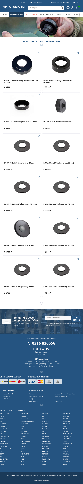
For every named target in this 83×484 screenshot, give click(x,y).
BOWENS (3, 424)
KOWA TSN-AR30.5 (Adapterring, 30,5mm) (20, 204)
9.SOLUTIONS (4, 413)
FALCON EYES (25, 413)
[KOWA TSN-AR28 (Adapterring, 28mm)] (22, 147)
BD (1, 421)
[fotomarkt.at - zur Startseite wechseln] (14, 7)
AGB (56, 399)
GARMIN (24, 431)
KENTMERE (25, 454)
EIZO (1, 456)
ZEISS (65, 464)
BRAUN (2, 426)
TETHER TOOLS (68, 441)
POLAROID (45, 449)
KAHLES (23, 451)
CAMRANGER (4, 436)
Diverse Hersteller (6, 449)
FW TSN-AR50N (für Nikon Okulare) (57, 122)
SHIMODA (66, 416)
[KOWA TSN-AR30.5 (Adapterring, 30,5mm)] (22, 188)
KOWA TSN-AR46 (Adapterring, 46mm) (19, 287)
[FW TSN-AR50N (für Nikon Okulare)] (61, 105)
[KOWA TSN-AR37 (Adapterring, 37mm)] (61, 188)
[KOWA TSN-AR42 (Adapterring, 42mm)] (22, 229)
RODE (44, 461)
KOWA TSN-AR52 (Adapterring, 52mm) (58, 287)
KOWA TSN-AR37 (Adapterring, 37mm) (58, 204)
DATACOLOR (4, 446)
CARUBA (3, 441)
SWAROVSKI (67, 436)
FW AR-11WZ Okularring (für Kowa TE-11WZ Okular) (21, 82)
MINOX (44, 429)
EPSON (2, 461)
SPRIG (65, 429)
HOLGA (23, 444)
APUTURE (3, 419)
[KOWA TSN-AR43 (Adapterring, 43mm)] (61, 229)
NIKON (44, 434)
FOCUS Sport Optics (28, 421)
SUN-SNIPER (67, 434)
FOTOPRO (24, 424)
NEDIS (44, 431)
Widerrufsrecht (34, 401)
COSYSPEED (4, 444)
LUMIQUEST (46, 424)
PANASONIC (46, 441)
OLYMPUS (45, 439)
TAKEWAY (66, 439)
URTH (65, 449)
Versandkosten (37, 475)
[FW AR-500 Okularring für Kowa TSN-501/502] (61, 64)
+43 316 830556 (22, 3)
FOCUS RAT (25, 419)
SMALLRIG (66, 421)
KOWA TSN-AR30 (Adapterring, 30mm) (58, 163)
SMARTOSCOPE (68, 424)
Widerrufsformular (61, 396)
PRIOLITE (45, 451)
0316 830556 (43, 343)
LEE (43, 416)
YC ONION (66, 461)
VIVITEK (65, 451)
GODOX (23, 436)
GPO (22, 439)
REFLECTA (45, 454)
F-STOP (2, 464)
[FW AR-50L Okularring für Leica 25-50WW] (22, 105)
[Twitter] (74, 3)
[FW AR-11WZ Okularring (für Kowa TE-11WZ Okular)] (22, 64)
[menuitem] (46, 8)
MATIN (44, 426)
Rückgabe (32, 399)
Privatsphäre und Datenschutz (65, 394)
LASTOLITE (45, 413)
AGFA (2, 416)
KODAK (23, 459)
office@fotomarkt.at (39, 3)
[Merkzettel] (68, 8)
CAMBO (2, 434)
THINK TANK (67, 444)
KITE (22, 456)
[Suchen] (62, 8)
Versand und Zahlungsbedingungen (36, 395)
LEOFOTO (45, 421)
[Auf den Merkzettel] (39, 53)
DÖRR (2, 454)
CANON (2, 439)
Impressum (58, 401)
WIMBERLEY (67, 456)
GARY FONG (25, 434)
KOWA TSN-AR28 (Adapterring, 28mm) (19, 163)
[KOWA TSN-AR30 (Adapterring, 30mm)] (61, 147)
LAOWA (23, 464)
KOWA (23, 461)
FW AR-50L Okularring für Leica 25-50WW (20, 122)
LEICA (44, 419)
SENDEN (76, 320)
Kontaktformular (8, 394)
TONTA (65, 446)
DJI (1, 451)
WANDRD (66, 454)
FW (22, 429)
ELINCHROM (4, 459)
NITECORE (45, 436)
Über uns (6, 399)
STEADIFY (66, 431)
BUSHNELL (3, 429)
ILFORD (23, 446)
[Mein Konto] (73, 8)
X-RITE (65, 459)
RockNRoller (46, 459)
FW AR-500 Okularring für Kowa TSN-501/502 (58, 82)
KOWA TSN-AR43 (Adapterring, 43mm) (58, 245)
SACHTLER (66, 413)
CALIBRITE (3, 431)
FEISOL (23, 416)
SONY (65, 426)
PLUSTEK (45, 446)
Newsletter (6, 396)
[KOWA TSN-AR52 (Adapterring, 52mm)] (61, 270)
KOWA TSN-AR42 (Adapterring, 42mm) (19, 245)
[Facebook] (77, 3)
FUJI (22, 426)
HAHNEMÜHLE (26, 441)
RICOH (44, 456)
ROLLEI (44, 464)
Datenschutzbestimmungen (61, 323)
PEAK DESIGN (46, 444)
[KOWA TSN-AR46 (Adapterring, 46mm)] (22, 270)
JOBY (22, 449)
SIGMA (65, 419)
